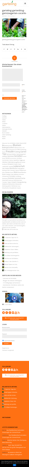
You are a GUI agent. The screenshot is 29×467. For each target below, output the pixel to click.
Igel (24, 160)
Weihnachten (11, 184)
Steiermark (5, 180)
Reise (16, 172)
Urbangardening (21, 182)
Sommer (4, 118)
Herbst (4, 120)
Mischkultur (14, 168)
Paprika (17, 170)
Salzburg (16, 174)
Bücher (20, 147)
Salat (12, 174)
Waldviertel (5, 184)
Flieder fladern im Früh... (11, 264)
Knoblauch (4, 164)
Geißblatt (4, 156)
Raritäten (7, 172)
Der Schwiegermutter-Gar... (12, 270)
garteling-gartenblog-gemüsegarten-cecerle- (14, 12)
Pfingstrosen (22, 170)
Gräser (24, 156)
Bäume (16, 147)
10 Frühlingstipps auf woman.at (11, 283)
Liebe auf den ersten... (10, 395)
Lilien (3, 168)
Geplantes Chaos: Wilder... (12, 249)
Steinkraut (10, 180)
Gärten (4, 125)
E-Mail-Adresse (24, 91)
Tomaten (4, 182)
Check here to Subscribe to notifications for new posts (24, 108)
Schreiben (12, 176)
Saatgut (8, 174)
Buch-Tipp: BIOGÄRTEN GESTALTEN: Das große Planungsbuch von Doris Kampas (14, 447)
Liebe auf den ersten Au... (11, 243)
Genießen (18, 156)
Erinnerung (23, 149)
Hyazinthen (16, 160)
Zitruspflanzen (13, 188)
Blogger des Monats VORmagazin (12, 280)
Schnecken (21, 174)
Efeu (18, 149)
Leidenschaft (19, 166)
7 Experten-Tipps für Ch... (12, 237)
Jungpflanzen (18, 162)
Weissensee (18, 184)
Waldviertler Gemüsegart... (12, 246)
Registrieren (5, 348)
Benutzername (6, 327)
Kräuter (15, 164)
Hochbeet (19, 158)
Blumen (17, 145)
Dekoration (5, 149)
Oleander (12, 170)
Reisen (4, 136)
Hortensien (5, 160)
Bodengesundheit (8, 147)
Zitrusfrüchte (5, 188)
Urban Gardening (6, 135)
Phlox (3, 172)
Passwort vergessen (8, 350)
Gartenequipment (21, 154)
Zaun (19, 186)
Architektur (13, 143)
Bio (3, 145)
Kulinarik (4, 131)
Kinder (23, 162)
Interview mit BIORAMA (9, 278)
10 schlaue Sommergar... (10, 407)
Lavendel (10, 166)
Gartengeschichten (7, 129)
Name (23, 85)
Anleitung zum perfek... (10, 404)
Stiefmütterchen (18, 180)
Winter (4, 121)
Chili (23, 147)
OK (14, 465)
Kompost (10, 164)
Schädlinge (18, 176)
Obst (8, 170)
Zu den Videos (8, 304)
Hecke (3, 158)
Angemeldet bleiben (9, 340)
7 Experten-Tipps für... (10, 389)
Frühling (4, 116)
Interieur (5, 162)
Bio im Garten (5, 133)
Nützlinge (4, 170)
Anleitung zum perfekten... (12, 252)
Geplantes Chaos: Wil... (10, 401)
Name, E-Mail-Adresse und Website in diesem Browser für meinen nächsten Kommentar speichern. (24, 102)
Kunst (19, 164)
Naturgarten (21, 168)
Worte (3, 138)
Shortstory (5, 178)
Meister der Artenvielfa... (11, 267)
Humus (11, 160)
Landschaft (5, 166)
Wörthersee (14, 186)
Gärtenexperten (6, 127)
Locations (4, 123)
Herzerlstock (13, 158)
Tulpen (9, 182)
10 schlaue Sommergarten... (12, 255)
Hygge (21, 160)
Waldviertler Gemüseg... (10, 398)
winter (9, 186)
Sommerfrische (20, 178)
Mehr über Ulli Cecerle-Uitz (11, 229)
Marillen (7, 168)
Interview (11, 162)
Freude (10, 151)
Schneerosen (5, 176)
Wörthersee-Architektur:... (12, 258)
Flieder (3, 152)
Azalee (17, 143)
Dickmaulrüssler (13, 149)
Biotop (7, 145)
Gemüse (10, 156)
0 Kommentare (11, 16)
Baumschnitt (23, 143)
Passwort (4, 334)
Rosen (4, 174)
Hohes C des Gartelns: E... (12, 261)
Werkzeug (4, 186)
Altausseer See (6, 143)
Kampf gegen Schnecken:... (12, 240)
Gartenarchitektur (11, 154)
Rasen (11, 172)
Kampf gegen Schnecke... (11, 392)
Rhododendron (22, 172)
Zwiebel (19, 188)
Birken (10, 145)
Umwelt (13, 182)
